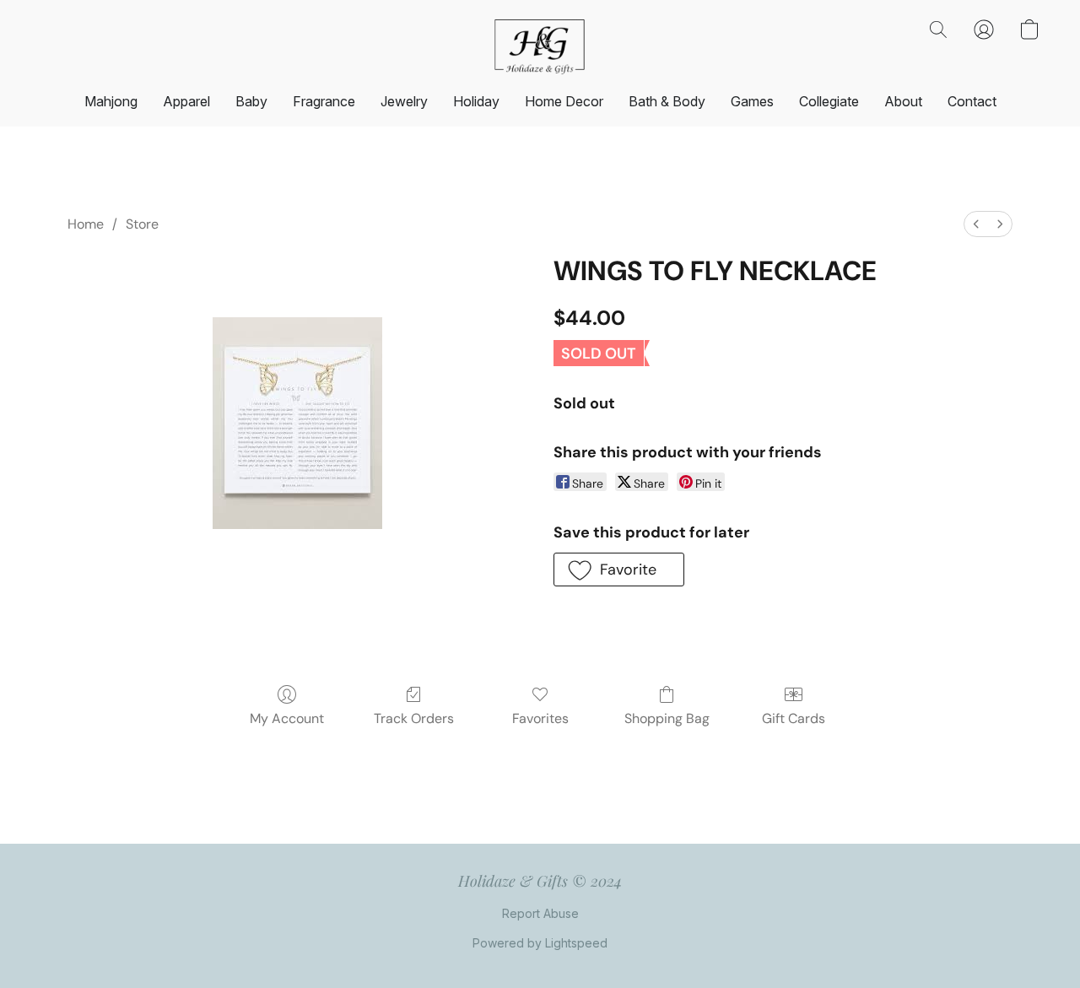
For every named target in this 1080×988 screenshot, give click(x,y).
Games (752, 101)
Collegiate (829, 101)
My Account (287, 718)
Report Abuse (540, 913)
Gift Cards (793, 718)
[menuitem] (976, 224)
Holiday (476, 101)
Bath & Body (667, 101)
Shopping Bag (667, 718)
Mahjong (111, 101)
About (903, 101)
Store (142, 224)
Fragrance (324, 101)
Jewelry (404, 101)
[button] (540, 46)
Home (86, 224)
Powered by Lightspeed (540, 943)
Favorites (540, 718)
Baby (251, 101)
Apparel (186, 101)
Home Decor (564, 101)
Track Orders (414, 718)
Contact (972, 101)
